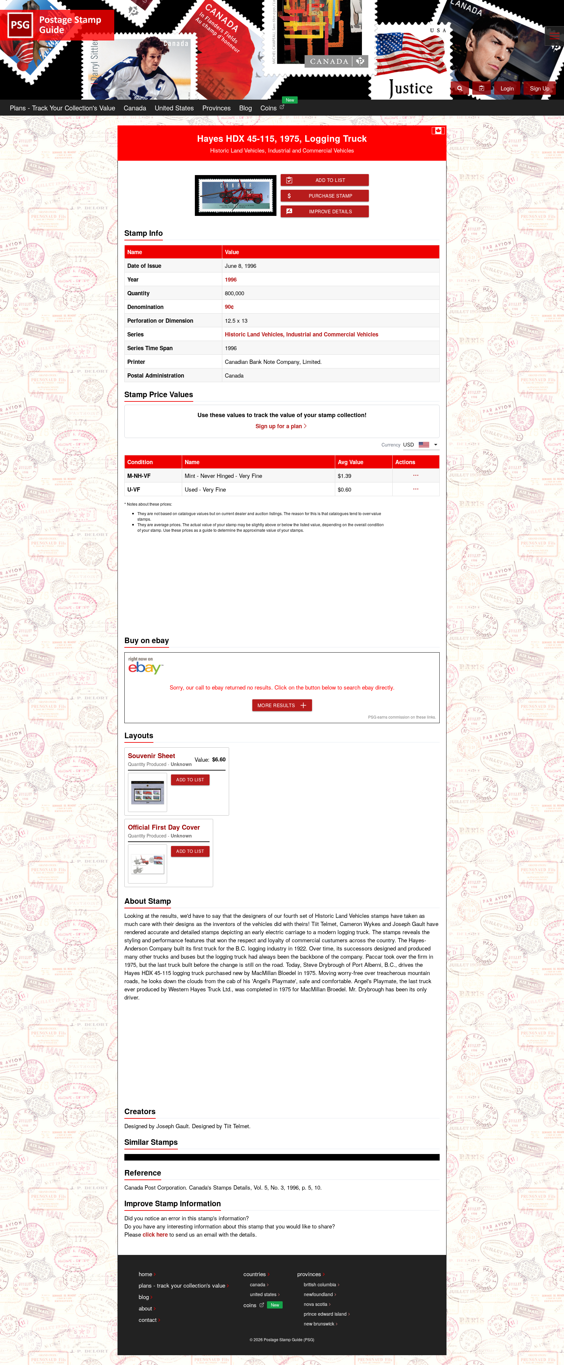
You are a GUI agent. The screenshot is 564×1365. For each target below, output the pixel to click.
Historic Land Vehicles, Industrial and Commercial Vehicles (301, 334)
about (145, 1308)
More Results (276, 705)
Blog (245, 107)
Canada (135, 107)
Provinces (216, 107)
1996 (231, 279)
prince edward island (325, 1313)
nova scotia (315, 1304)
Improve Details (330, 211)
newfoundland (318, 1294)
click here (155, 1234)
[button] (416, 475)
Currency (391, 444)
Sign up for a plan (279, 426)
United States (174, 107)
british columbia (320, 1284)
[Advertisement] (282, 582)
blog (144, 1296)
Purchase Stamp (330, 195)
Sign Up (539, 88)
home (145, 1274)
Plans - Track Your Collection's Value (62, 107)
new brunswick (319, 1323)
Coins (273, 106)
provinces (309, 1274)
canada (257, 1284)
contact (148, 1319)
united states (263, 1294)
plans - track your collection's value (182, 1285)
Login (507, 88)
